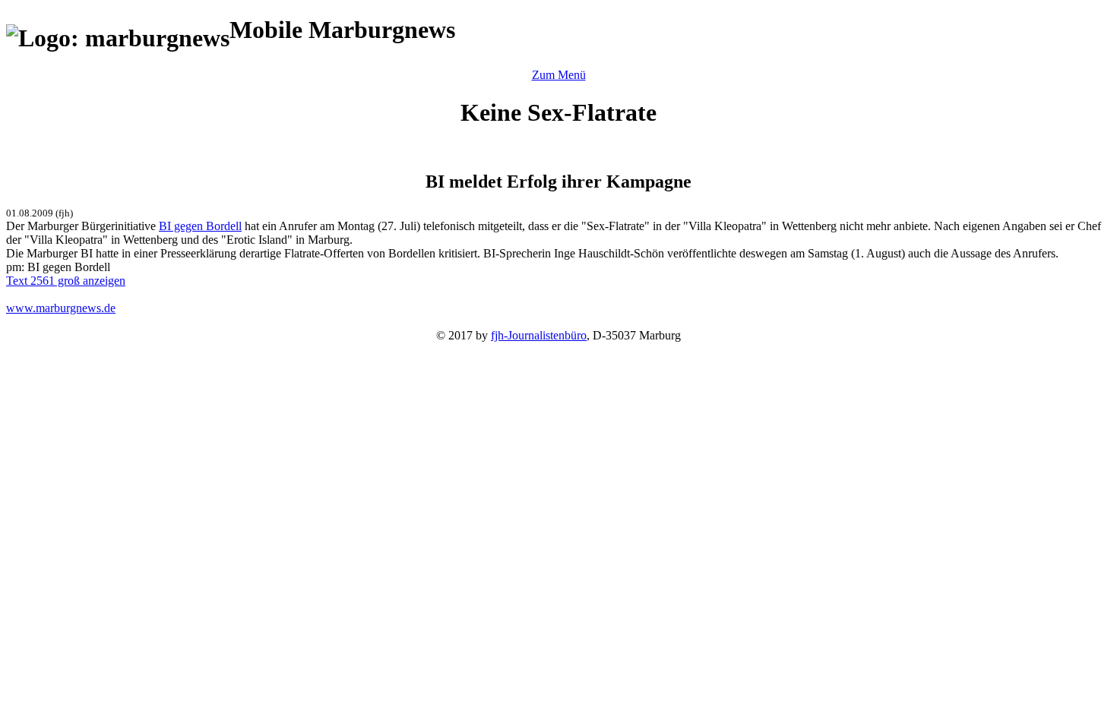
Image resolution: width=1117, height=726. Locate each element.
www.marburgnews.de (60, 307)
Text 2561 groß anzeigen (65, 280)
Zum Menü (559, 74)
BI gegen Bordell (200, 225)
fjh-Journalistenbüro (539, 335)
